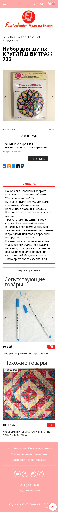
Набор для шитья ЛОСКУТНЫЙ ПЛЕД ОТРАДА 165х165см (26, 433)
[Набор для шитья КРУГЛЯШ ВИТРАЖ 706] (29, 95)
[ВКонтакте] (4, 166)
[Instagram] (33, 474)
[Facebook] (25, 474)
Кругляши (12, 40)
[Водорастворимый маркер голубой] (29, 316)
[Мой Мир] (13, 166)
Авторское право (23, 460)
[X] (18, 166)
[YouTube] (40, 474)
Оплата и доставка (40, 448)
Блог (9, 448)
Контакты (20, 448)
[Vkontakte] (17, 474)
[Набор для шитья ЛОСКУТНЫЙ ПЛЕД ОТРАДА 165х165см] (29, 394)
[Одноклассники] (9, 166)
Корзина (41, 460)
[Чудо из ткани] (29, 18)
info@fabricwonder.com (29, 490)
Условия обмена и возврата (29, 454)
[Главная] (4, 37)
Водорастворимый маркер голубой (25, 353)
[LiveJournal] (22, 166)
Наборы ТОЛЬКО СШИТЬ (26, 37)
